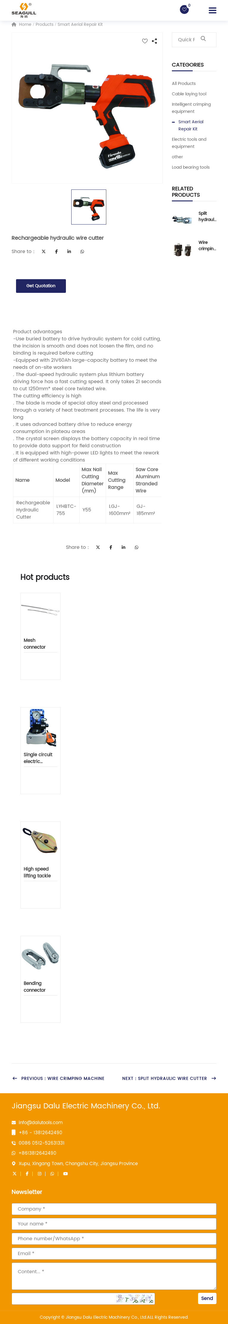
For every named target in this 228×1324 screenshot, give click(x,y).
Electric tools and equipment (189, 143)
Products (44, 24)
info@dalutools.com (41, 1122)
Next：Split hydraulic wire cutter (164, 1078)
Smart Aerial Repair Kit (80, 24)
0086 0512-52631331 (41, 1143)
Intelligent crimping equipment (191, 108)
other (177, 157)
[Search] (203, 39)
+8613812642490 (37, 1153)
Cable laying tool (189, 94)
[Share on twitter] (44, 251)
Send (207, 1298)
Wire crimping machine (207, 245)
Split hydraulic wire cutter (207, 216)
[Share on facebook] (56, 251)
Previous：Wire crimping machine (62, 1078)
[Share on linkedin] (69, 251)
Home (24, 24)
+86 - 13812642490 (40, 1133)
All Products (184, 83)
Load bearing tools (191, 167)
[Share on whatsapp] (82, 251)
